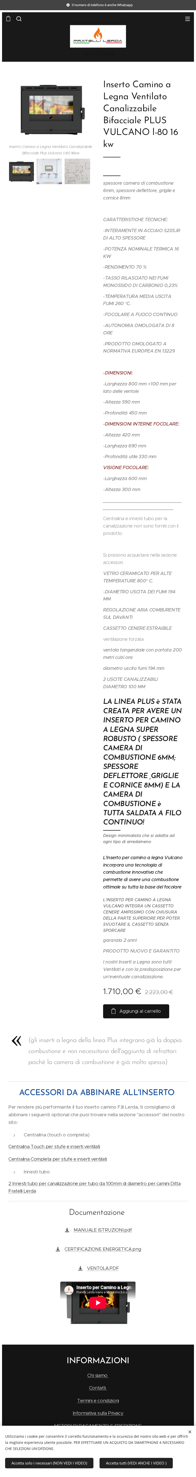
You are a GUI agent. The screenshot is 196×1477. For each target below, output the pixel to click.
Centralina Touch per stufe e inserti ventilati (54, 1146)
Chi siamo (97, 1375)
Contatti (98, 1388)
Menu (187, 19)
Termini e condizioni (98, 1401)
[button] (18, 18)
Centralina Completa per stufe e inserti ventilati (57, 1159)
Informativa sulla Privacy (98, 1413)
